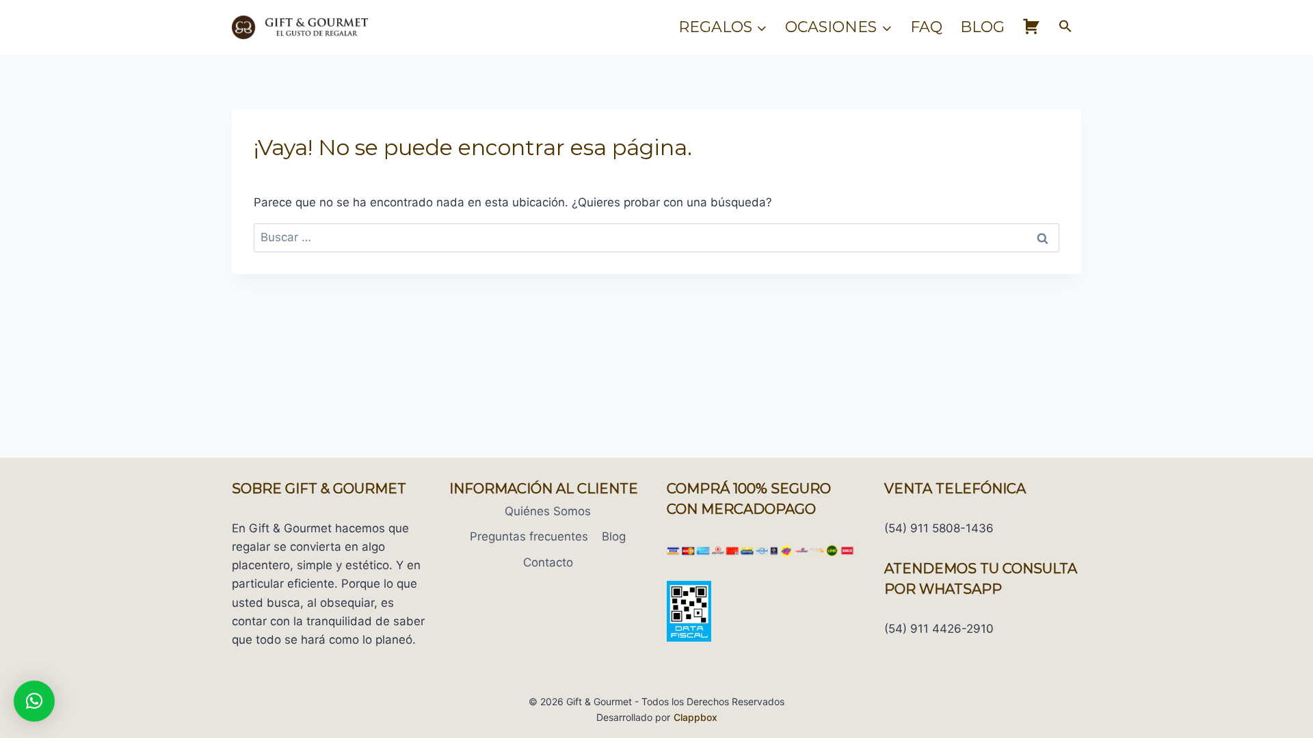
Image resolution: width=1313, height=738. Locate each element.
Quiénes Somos (548, 511)
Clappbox (695, 717)
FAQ (926, 27)
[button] (1065, 27)
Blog (982, 27)
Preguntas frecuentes (529, 536)
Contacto (548, 562)
